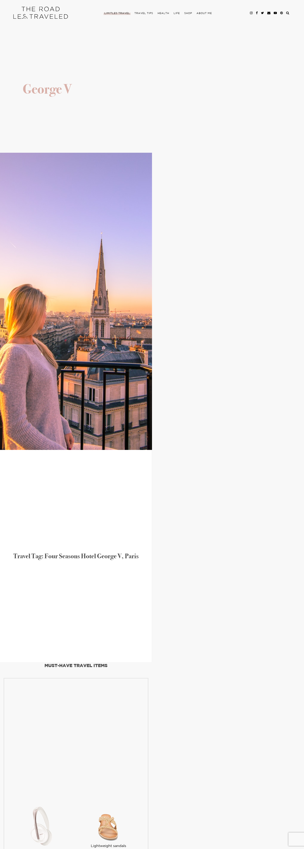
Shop (188, 13)
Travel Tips (143, 13)
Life (177, 13)
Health (163, 13)
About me (204, 13)
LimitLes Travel (117, 13)
